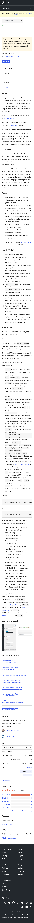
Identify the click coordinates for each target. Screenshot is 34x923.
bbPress (4, 887)
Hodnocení (7, 73)
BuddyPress (6, 890)
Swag (20, 874)
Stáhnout (6, 61)
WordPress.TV (6, 874)
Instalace (7, 78)
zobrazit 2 (29, 767)
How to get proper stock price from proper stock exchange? (12, 688)
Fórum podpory (7, 824)
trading (29, 775)
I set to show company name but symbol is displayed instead (12, 702)
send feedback (26, 242)
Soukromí (5, 859)
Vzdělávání (5, 865)
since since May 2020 (9, 605)
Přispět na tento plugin (9, 838)
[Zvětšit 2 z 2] (30, 626)
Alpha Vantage (9, 118)
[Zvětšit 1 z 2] (14, 626)
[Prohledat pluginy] (21, 21)
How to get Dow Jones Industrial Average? (10, 668)
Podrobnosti (8, 68)
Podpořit (21, 871)
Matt (3, 884)
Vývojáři (6, 82)
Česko (8, 898)
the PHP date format (22, 464)
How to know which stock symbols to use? (9, 661)
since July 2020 (7, 616)
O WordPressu (6, 849)
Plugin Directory (6, 8)
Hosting (4, 856)
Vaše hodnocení (7, 811)
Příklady (20, 849)
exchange (23, 771)
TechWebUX (10, 736)
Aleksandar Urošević (13, 56)
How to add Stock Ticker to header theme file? (10, 695)
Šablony (20, 852)
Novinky (4, 852)
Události (20, 868)
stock (24, 775)
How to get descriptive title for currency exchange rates (11, 681)
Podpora (6, 87)
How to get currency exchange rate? (14, 675)
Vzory (20, 859)
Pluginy (20, 856)
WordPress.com (7, 880)
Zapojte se (21, 865)
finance (29, 771)
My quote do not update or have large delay (10, 708)
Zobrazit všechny (26, 811)
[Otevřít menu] (31, 2)
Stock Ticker (14, 125)
